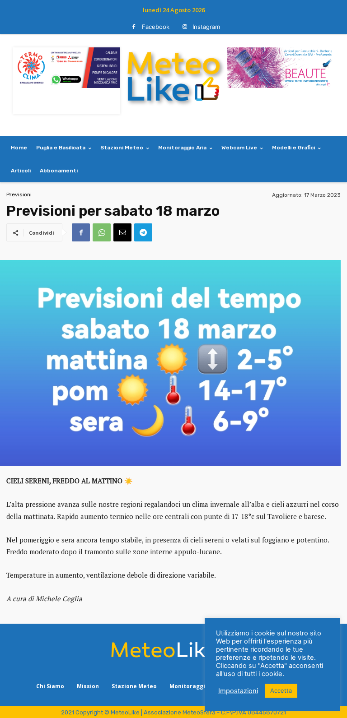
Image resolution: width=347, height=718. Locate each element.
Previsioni (19, 194)
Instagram (206, 26)
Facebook (155, 26)
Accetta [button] (281, 690)
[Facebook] (134, 27)
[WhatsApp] (102, 232)
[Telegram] (143, 232)
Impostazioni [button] (238, 691)
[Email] (122, 232)
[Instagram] (185, 27)
